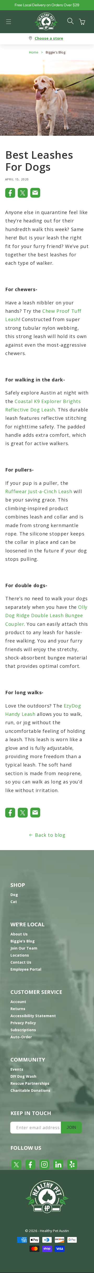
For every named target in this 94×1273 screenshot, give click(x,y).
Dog (14, 895)
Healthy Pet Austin (54, 1230)
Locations (19, 955)
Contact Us (20, 962)
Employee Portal (25, 969)
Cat (13, 902)
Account (18, 1002)
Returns (17, 1009)
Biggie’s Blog (22, 941)
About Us (19, 934)
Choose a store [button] (49, 38)
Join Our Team (23, 948)
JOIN (71, 1127)
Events (16, 1069)
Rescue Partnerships (29, 1083)
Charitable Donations (30, 1090)
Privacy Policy (23, 1023)
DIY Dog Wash (23, 1076)
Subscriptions (23, 1030)
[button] (8, 21)
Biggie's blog (55, 52)
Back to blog (50, 835)
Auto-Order (21, 1037)
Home (33, 52)
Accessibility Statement (33, 1016)
